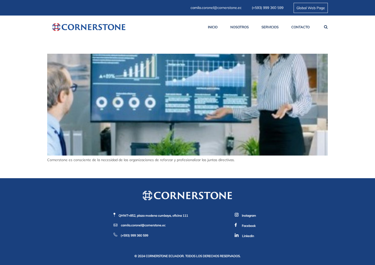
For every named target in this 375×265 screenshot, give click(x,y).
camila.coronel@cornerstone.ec (216, 7)
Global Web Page (310, 8)
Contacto (300, 27)
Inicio (213, 27)
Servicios (270, 27)
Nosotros (239, 27)
